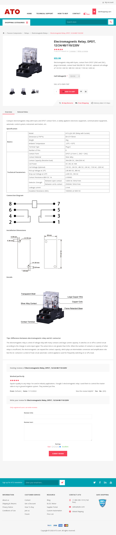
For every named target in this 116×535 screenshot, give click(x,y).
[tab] (8, 112)
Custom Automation (54, 510)
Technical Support (44, 13)
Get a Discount (30, 503)
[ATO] (3, 33)
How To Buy (63, 13)
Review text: (28, 422)
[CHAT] (86, 13)
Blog (48, 500)
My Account (109, 2)
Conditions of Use (9, 510)
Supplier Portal (52, 507)
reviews (72, 51)
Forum (27, 514)
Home (29, 13)
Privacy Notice (7, 507)
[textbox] (86, 22)
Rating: (58, 444)
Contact (76, 13)
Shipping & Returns (9, 503)
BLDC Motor (51, 503)
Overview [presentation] (8, 112)
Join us (27, 510)
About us (5, 500)
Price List (50, 514)
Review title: (28, 413)
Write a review (83, 51)
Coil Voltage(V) (60, 76)
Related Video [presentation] (22, 112)
